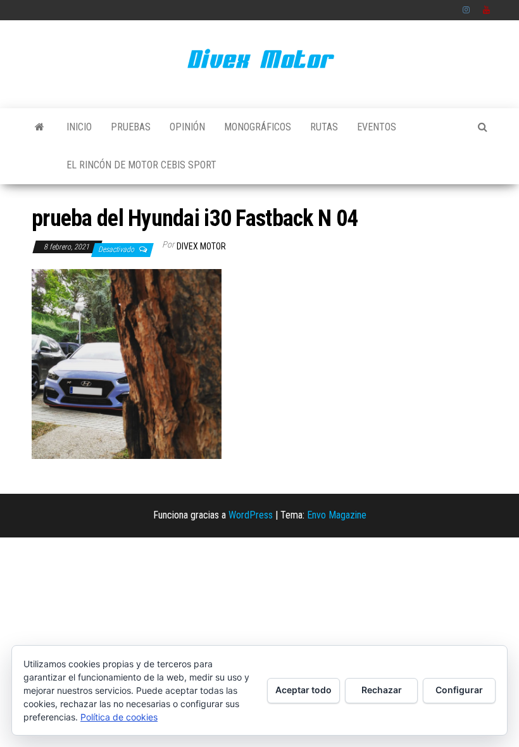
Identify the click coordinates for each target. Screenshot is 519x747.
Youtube (487, 10)
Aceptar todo (303, 689)
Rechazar (381, 689)
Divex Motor (201, 246)
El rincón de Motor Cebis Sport (141, 165)
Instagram (466, 10)
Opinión (187, 127)
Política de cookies (119, 717)
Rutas (324, 127)
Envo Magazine (336, 515)
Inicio (79, 127)
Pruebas (131, 127)
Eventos (376, 127)
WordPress (250, 515)
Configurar (459, 689)
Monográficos (257, 127)
